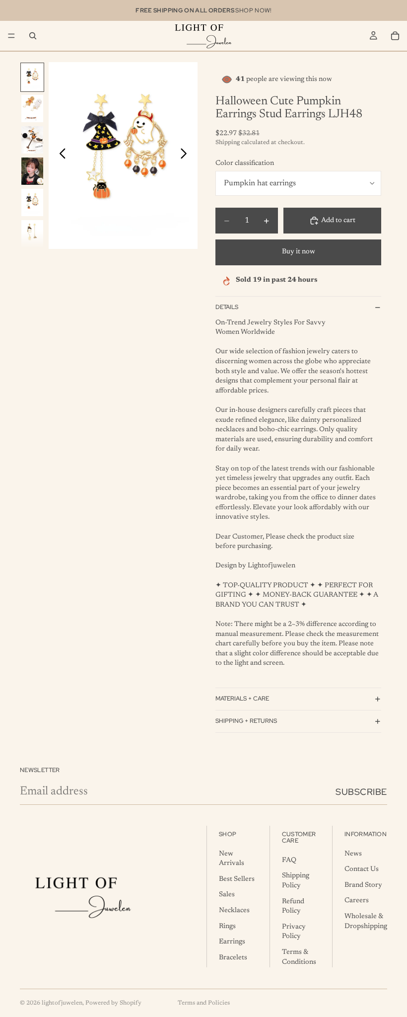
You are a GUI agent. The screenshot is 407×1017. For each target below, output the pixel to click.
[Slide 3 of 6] (32, 140)
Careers (356, 901)
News (353, 854)
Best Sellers (237, 879)
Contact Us (361, 869)
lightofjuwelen (62, 1003)
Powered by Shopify (113, 1003)
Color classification (244, 163)
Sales (227, 895)
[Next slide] (186, 155)
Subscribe (361, 791)
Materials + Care (242, 699)
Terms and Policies (204, 1003)
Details (226, 307)
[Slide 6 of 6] (32, 233)
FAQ (289, 860)
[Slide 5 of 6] (32, 202)
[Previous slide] (60, 155)
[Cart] (395, 36)
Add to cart (338, 220)
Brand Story (363, 885)
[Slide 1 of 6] (32, 77)
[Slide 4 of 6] (32, 171)
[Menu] (11, 35)
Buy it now (298, 251)
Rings (227, 926)
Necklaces (234, 910)
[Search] (33, 36)
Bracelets (233, 957)
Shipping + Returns (246, 721)
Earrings (232, 942)
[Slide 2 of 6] (32, 108)
